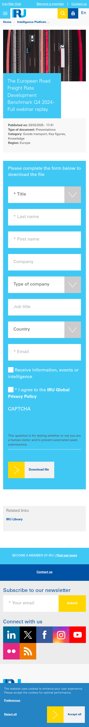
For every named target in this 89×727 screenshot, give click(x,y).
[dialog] (44, 705)
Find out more (67, 555)
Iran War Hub (11, 4)
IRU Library (14, 519)
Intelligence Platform (31, 22)
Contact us (79, 4)
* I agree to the (39, 393)
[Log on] (73, 13)
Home (7, 22)
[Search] (63, 13)
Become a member (50, 4)
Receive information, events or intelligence (43, 373)
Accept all (74, 714)
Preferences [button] (12, 700)
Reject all (10, 715)
